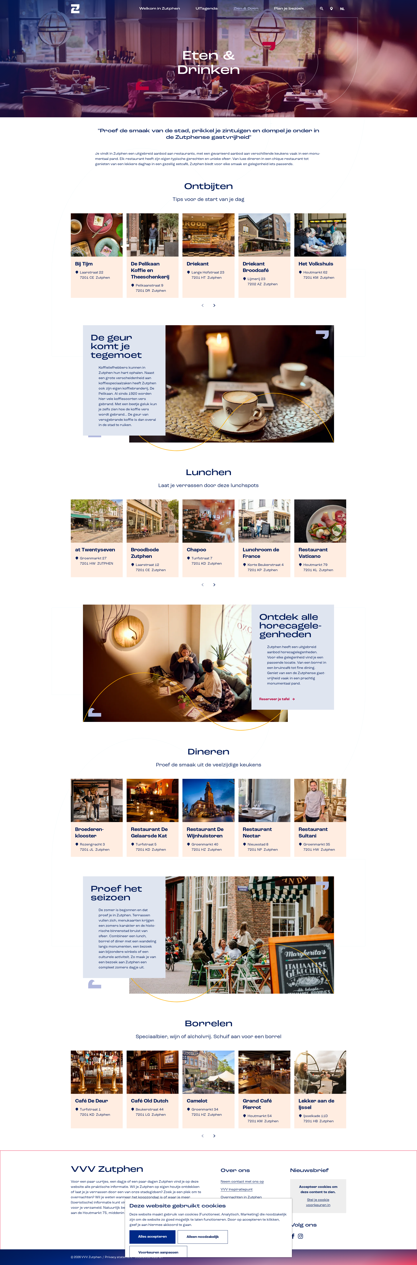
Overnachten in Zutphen (241, 1197)
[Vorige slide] (202, 305)
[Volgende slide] (214, 305)
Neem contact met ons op (242, 1182)
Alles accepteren (152, 1236)
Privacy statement (118, 1257)
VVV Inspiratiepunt (237, 1189)
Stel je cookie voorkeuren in (318, 1202)
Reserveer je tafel (274, 699)
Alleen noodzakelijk (203, 1237)
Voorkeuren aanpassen (158, 1252)
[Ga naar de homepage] (75, 8)
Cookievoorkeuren (149, 1257)
